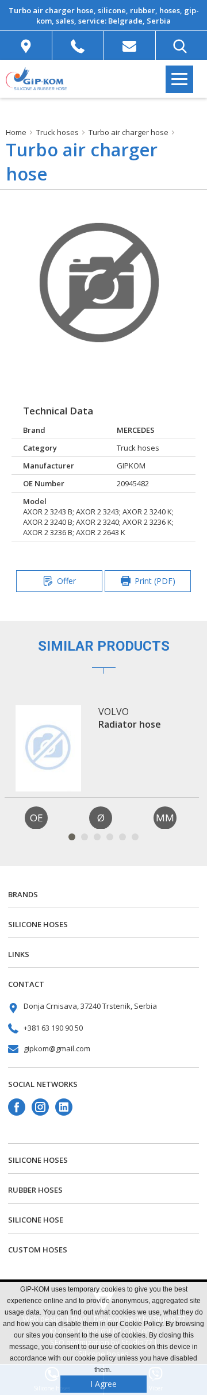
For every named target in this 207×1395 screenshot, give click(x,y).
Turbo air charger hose (128, 132)
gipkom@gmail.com (57, 1048)
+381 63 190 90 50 (53, 1028)
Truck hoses (57, 132)
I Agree (103, 1383)
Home (16, 132)
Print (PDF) (155, 580)
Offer (66, 580)
